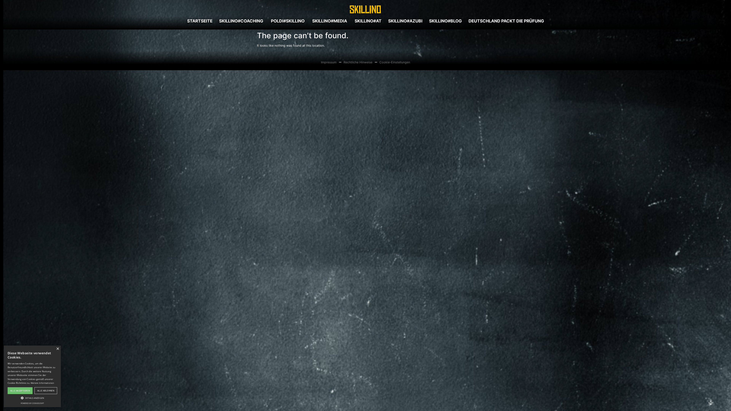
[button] (32, 398)
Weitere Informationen (42, 383)
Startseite (199, 20)
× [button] (57, 348)
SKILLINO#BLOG (445, 20)
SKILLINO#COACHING (241, 20)
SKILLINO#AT (367, 20)
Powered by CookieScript (32, 403)
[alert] (32, 376)
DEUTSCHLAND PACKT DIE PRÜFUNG (506, 20)
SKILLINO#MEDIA (329, 20)
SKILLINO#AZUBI (405, 20)
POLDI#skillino (287, 20)
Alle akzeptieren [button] (20, 390)
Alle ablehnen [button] (45, 390)
